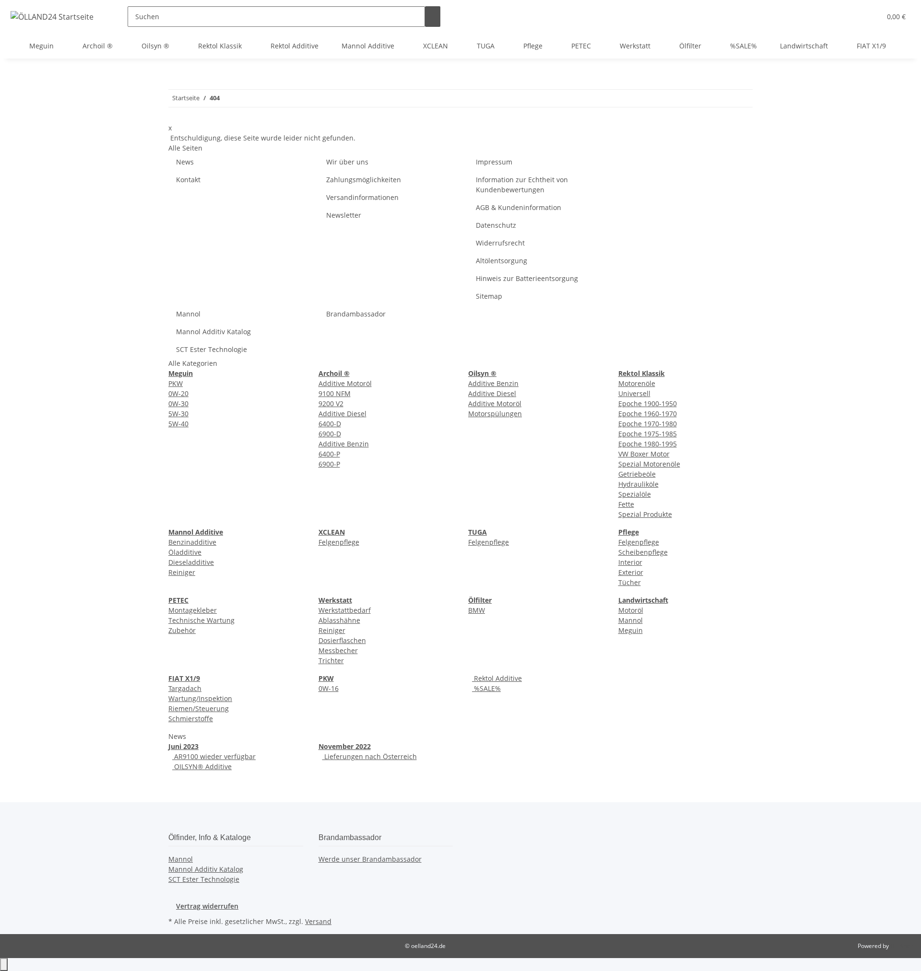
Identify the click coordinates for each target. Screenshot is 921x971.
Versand (318, 921)
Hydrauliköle (638, 484)
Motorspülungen (495, 413)
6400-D (330, 423)
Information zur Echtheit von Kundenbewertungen (522, 184)
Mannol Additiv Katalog (213, 331)
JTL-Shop (901, 946)
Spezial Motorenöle (649, 463)
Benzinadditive (192, 542)
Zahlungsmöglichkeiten (363, 179)
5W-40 (178, 423)
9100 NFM (335, 393)
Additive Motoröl (345, 383)
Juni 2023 (183, 746)
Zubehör (182, 630)
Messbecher (338, 650)
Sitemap (489, 296)
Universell (634, 393)
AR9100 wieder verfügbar (214, 756)
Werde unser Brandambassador (370, 859)
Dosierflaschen (342, 640)
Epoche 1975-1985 (647, 433)
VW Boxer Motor (644, 453)
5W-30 (178, 413)
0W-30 (178, 403)
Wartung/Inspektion (200, 698)
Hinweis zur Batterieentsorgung (527, 278)
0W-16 (329, 688)
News (185, 161)
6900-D (330, 433)
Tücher (629, 582)
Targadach (184, 688)
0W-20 (178, 393)
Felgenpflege (339, 542)
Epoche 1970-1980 (647, 423)
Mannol (188, 313)
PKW (175, 383)
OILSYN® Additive (202, 766)
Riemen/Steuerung (198, 708)
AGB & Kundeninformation (518, 207)
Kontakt (188, 179)
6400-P (329, 453)
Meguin (630, 630)
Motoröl (630, 610)
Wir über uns (347, 161)
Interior (630, 562)
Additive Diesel (342, 413)
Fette (626, 504)
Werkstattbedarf (345, 610)
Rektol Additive (497, 678)
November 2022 (345, 746)
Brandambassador (356, 313)
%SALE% (486, 688)
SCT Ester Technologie (211, 349)
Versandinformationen (362, 197)
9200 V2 (331, 403)
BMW (476, 610)
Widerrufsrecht (500, 242)
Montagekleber (192, 610)
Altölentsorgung (501, 260)
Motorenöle (636, 383)
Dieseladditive (191, 562)
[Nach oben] (4, 964)
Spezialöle (634, 494)
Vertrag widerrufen (207, 906)
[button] (854, 16)
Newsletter (343, 215)
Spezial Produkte (645, 514)
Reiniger (181, 572)
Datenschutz (496, 225)
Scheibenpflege (643, 552)
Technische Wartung (201, 620)
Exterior (630, 572)
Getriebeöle (637, 474)
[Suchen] (432, 16)
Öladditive (184, 552)
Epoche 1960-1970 (647, 413)
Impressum (494, 161)
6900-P (329, 463)
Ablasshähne (339, 620)
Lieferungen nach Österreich (369, 756)
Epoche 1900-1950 (647, 403)
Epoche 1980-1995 (647, 443)
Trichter (331, 660)
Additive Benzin (344, 443)
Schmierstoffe (190, 718)
